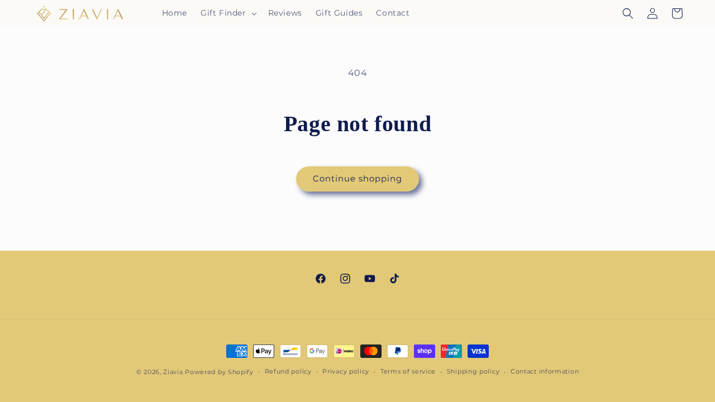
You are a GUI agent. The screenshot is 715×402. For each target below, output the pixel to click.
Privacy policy (345, 371)
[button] (227, 13)
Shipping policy (473, 371)
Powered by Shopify (219, 372)
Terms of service (408, 371)
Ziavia (173, 372)
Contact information (545, 371)
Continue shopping (357, 178)
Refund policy (288, 371)
